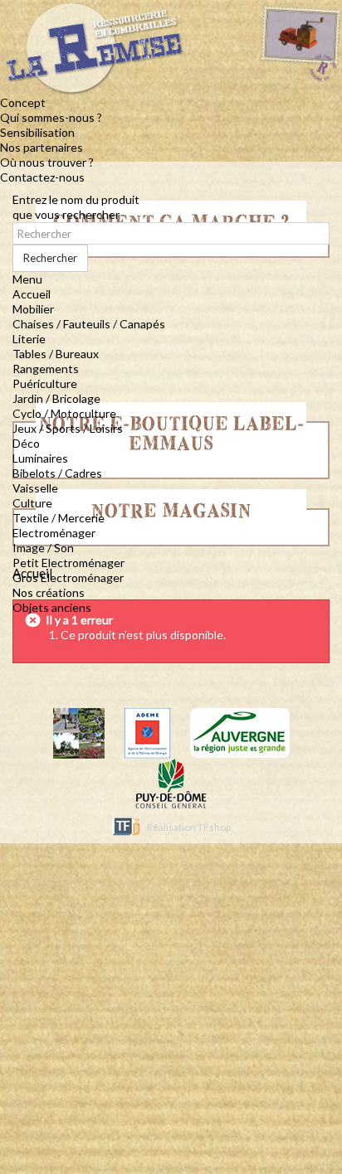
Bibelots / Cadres (57, 473)
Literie (29, 339)
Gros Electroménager (68, 577)
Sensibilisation (37, 132)
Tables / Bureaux (55, 354)
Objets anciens (51, 607)
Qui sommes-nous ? (51, 117)
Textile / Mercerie (58, 518)
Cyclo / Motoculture (64, 413)
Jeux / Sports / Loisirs (67, 428)
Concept (23, 102)
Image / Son (43, 548)
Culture (32, 503)
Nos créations (48, 592)
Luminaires (40, 458)
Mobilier (33, 309)
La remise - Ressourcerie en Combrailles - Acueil (158, 53)
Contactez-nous (42, 177)
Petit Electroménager (68, 562)
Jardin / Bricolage (56, 398)
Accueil (31, 294)
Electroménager (53, 533)
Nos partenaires (41, 147)
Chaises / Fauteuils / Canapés (88, 324)
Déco (26, 443)
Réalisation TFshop (189, 827)
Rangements (45, 368)
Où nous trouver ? (47, 162)
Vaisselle (35, 488)
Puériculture (44, 383)
